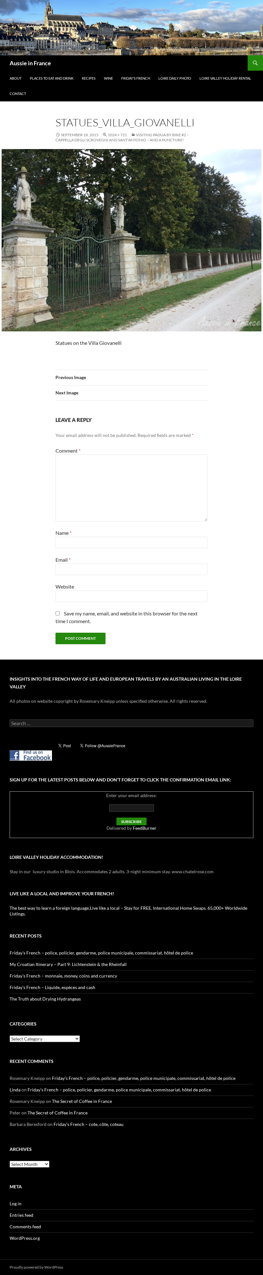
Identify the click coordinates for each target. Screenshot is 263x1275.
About (15, 78)
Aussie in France (30, 63)
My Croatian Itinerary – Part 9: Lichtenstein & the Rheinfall (68, 964)
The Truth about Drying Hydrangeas (45, 999)
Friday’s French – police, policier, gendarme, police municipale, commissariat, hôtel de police (101, 952)
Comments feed (25, 1226)
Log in (15, 1203)
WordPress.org (25, 1238)
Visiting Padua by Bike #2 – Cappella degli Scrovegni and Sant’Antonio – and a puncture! (122, 137)
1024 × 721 (117, 134)
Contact (18, 93)
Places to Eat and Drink (51, 78)
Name (63, 533)
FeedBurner (145, 828)
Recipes (89, 78)
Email (63, 560)
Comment (68, 450)
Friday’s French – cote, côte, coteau (88, 1124)
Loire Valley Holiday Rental (225, 78)
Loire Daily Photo (174, 78)
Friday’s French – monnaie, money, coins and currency (63, 975)
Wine (108, 78)
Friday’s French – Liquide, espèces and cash (52, 987)
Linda (15, 1089)
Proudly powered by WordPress (36, 1267)
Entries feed (21, 1215)
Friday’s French (135, 78)
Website (64, 586)
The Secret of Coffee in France (82, 1101)
